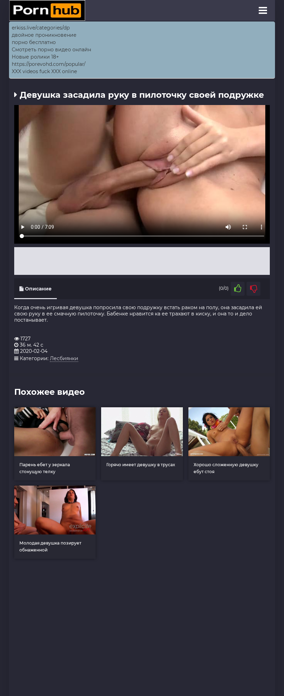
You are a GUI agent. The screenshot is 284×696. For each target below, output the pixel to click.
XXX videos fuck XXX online (44, 71)
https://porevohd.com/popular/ (49, 64)
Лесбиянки (64, 358)
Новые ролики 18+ (35, 57)
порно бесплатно (34, 42)
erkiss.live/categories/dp (41, 28)
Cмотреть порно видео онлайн (51, 49)
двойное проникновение (44, 35)
